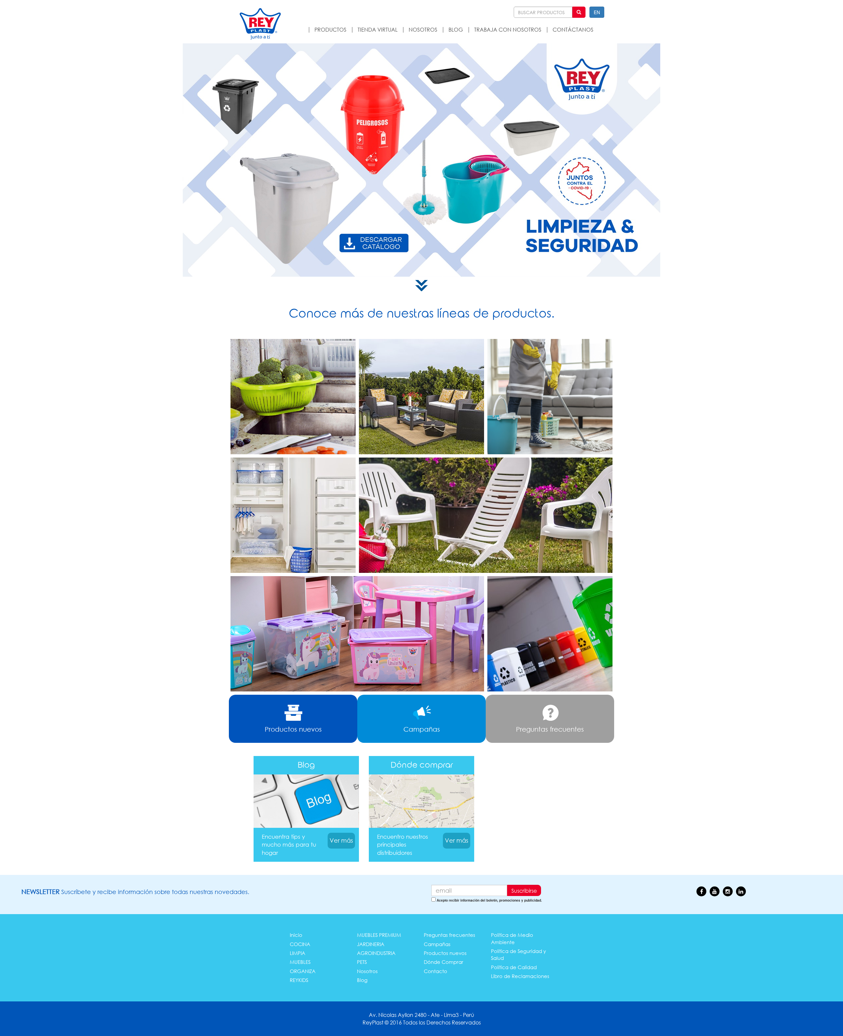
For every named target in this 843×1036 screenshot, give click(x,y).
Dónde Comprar (443, 962)
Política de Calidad (514, 967)
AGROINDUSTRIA (376, 953)
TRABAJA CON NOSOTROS (507, 29)
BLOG (456, 29)
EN (597, 12)
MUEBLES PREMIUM (379, 935)
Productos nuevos (445, 953)
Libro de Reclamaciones (520, 976)
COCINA (300, 944)
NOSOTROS (423, 29)
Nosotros (367, 971)
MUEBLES (300, 962)
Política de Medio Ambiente (512, 938)
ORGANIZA (302, 971)
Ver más (341, 840)
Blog (362, 980)
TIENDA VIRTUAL (377, 29)
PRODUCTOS (330, 29)
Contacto (435, 971)
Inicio (296, 935)
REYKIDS (299, 980)
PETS (362, 962)
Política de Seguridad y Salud (518, 954)
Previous (10, 161)
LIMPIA (297, 953)
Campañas (437, 944)
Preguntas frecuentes (449, 935)
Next (832, 161)
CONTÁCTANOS (573, 29)
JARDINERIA (370, 944)
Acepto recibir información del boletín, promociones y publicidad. (489, 900)
